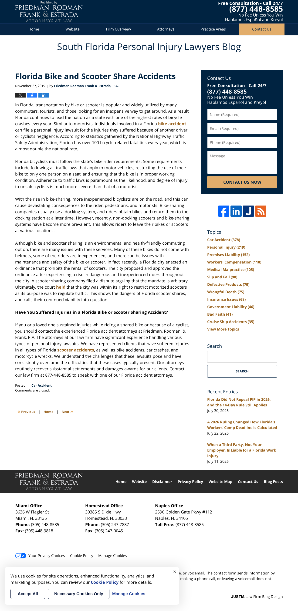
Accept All (28, 593)
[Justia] (248, 211)
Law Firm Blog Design (257, 596)
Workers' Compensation (234, 262)
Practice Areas (213, 29)
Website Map (220, 481)
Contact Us (261, 29)
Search (242, 371)
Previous (26, 411)
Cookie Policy (81, 555)
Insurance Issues (226, 299)
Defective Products (228, 284)
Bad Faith (220, 314)
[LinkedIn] (236, 211)
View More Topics (223, 329)
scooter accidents (75, 350)
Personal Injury (226, 247)
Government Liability (230, 306)
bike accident (172, 123)
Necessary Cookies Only (78, 593)
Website (72, 29)
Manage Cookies (112, 555)
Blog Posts (273, 481)
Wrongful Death (225, 291)
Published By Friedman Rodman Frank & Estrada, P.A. (250, 11)
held (60, 287)
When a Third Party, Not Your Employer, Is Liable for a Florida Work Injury (241, 450)
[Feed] (260, 211)
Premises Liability (228, 254)
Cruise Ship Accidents (230, 321)
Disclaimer (162, 481)
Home (33, 29)
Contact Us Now (242, 182)
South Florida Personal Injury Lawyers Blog (49, 11)
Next (67, 411)
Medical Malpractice (230, 269)
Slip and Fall (222, 277)
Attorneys (165, 29)
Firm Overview (118, 29)
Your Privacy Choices (46, 555)
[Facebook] (223, 211)
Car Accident (41, 385)
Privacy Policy (190, 481)
